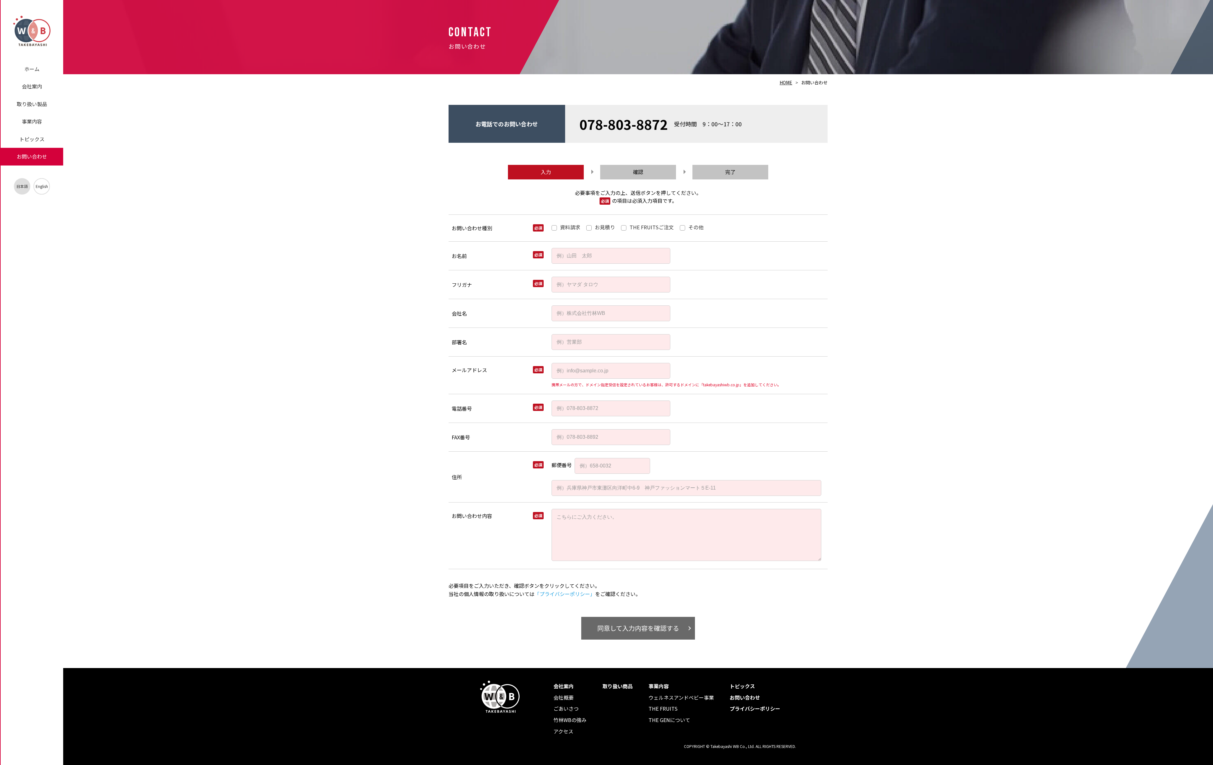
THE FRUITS (663, 708)
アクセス (563, 731)
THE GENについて (669, 720)
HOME (786, 82)
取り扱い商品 (617, 686)
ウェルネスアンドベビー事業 (681, 697)
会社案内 (32, 86)
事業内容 (32, 121)
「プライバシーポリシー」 (564, 594)
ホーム (31, 69)
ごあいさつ (566, 708)
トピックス (32, 139)
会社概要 (563, 697)
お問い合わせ (32, 156)
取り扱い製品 (32, 104)
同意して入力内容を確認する (638, 628)
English (42, 186)
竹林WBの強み (570, 720)
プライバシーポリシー (755, 708)
